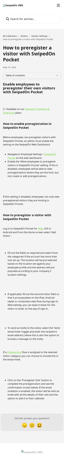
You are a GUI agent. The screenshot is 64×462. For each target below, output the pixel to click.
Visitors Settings (39, 36)
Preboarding (14, 352)
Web (40, 228)
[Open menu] (58, 5)
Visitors (24, 36)
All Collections (10, 36)
